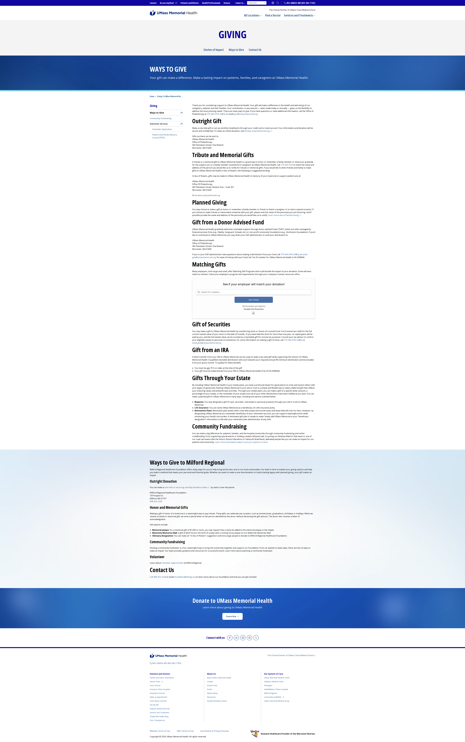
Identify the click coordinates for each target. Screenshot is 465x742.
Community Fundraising (160, 118)
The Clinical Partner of (291, 655)
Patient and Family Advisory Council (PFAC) (164, 136)
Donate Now (234, 617)
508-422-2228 (156, 501)
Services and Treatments (298, 15)
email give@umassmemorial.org (206, 343)
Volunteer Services (159, 123)
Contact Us (255, 50)
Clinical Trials (156, 681)
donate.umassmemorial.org (258, 131)
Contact (210, 681)
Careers (153, 2)
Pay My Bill (154, 705)
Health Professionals (211, 2)
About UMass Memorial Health (219, 678)
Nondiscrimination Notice (217, 701)
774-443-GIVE (287, 165)
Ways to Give (236, 50)
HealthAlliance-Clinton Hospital (276, 689)
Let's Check (253, 300)
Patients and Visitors (190, 2)
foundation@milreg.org (185, 577)
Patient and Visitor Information (162, 678)
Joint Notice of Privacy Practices (214, 731)
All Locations (251, 15)
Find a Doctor (273, 15)
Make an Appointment (158, 697)
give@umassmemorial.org (246, 114)
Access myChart (168, 3)
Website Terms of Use (160, 731)
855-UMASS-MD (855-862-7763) (301, 2)
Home (152, 96)
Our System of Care (273, 674)
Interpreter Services (157, 693)
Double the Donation (254, 309)
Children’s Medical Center (274, 681)
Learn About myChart (158, 701)
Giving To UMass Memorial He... (169, 96)
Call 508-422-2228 (158, 577)
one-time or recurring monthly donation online (187, 487)
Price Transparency (157, 720)
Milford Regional (270, 693)
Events (209, 689)
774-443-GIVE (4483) (216, 114)
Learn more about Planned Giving (284, 215)
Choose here (252, 3)
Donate (227, 2)
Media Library (212, 693)
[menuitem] (166, 125)
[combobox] (253, 292)
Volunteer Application (162, 129)
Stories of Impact (214, 50)
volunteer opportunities (172, 563)
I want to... (240, 2)
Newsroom (211, 697)
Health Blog (159, 716)
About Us (211, 674)
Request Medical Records (160, 709)
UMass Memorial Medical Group (276, 701)
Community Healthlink (272, 697)
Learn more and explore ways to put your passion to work (241, 442)
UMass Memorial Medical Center (277, 678)
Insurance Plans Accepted (160, 689)
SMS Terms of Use (185, 731)
